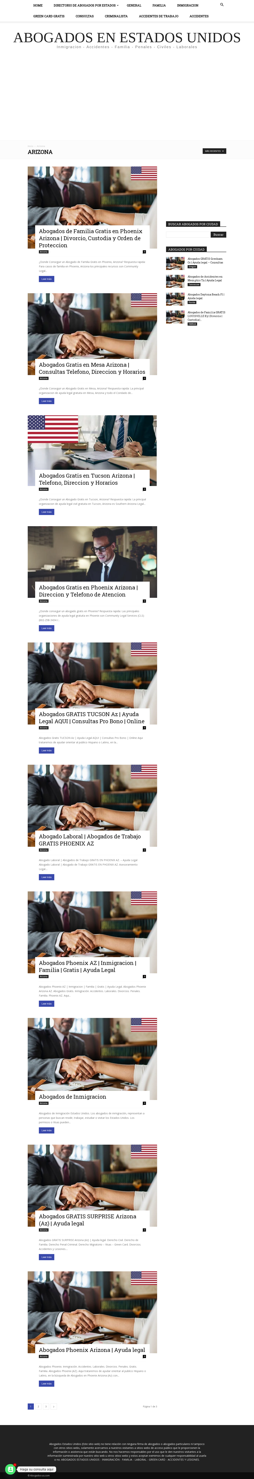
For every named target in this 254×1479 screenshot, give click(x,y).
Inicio (30, 146)
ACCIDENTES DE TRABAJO (158, 16)
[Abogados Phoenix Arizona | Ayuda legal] (92, 1312)
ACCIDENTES (199, 16)
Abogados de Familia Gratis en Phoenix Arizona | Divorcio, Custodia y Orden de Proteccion (90, 238)
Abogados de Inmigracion (72, 1096)
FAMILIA (192, 324)
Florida (192, 302)
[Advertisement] (127, 87)
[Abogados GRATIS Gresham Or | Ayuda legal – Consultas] (175, 263)
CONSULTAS (85, 16)
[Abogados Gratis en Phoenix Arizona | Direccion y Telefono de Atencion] (92, 562)
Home (38, 5)
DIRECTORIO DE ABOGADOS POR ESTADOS (85, 5)
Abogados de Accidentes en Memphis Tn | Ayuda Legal (205, 278)
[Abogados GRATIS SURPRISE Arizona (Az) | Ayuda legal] (92, 1186)
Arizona (43, 251)
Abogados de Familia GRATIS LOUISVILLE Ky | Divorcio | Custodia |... (206, 316)
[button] (221, 5)
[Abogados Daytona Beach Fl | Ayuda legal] (175, 299)
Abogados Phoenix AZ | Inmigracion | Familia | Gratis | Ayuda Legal (87, 966)
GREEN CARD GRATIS (49, 16)
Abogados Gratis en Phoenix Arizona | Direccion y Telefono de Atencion (88, 591)
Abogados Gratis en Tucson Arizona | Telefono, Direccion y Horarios (87, 479)
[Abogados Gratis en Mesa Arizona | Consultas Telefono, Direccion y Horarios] (92, 334)
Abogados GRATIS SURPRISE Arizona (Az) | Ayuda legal (87, 1220)
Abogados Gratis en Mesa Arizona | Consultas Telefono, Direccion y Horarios (92, 368)
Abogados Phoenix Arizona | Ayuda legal (92, 1349)
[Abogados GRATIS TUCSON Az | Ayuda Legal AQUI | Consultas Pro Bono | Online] (92, 683)
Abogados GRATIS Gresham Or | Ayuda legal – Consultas (205, 260)
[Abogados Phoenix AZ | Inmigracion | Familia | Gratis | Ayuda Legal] (92, 932)
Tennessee (194, 284)
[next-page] (54, 1406)
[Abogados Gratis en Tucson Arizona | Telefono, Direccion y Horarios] (92, 450)
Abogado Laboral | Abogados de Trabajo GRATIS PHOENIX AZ (90, 840)
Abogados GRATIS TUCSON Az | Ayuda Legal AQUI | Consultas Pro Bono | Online (91, 717)
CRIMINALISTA (116, 16)
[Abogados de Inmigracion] (92, 1059)
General (134, 5)
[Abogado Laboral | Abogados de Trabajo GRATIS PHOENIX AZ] (92, 806)
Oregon (192, 266)
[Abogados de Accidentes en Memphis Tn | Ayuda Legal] (175, 281)
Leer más (47, 279)
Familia (159, 5)
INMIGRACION (187, 5)
